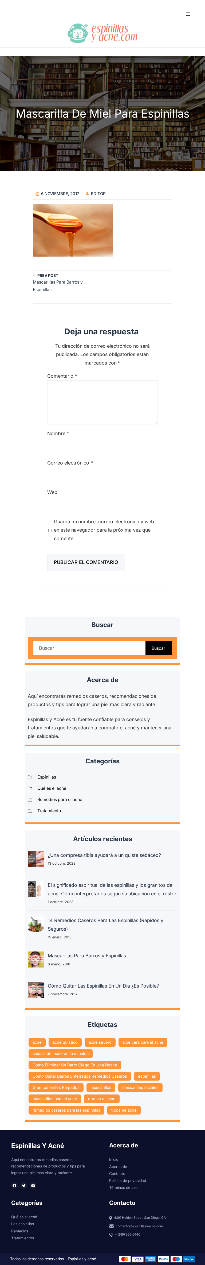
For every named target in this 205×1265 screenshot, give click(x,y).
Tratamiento (49, 810)
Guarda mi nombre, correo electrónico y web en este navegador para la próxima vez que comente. (104, 530)
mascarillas (100, 1087)
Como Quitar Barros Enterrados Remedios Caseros (80, 1076)
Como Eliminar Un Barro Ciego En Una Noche (75, 1064)
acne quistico (65, 1042)
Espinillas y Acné (37, 1146)
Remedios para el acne (59, 799)
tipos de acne (124, 1110)
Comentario (62, 376)
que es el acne (102, 1098)
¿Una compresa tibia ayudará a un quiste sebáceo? (104, 855)
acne (37, 1042)
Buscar (158, 648)
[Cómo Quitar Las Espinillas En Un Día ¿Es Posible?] (36, 991)
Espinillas (46, 777)
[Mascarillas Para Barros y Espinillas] (36, 960)
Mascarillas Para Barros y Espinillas (87, 955)
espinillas (147, 1076)
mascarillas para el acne (55, 1098)
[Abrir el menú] (188, 14)
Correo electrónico (70, 463)
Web (52, 492)
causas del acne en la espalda (61, 1053)
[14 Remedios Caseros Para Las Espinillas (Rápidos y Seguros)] (36, 925)
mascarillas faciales (140, 1087)
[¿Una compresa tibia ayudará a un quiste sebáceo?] (36, 860)
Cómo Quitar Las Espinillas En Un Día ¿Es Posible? (103, 986)
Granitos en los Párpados (56, 1087)
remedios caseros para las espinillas (66, 1110)
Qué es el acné (51, 788)
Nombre (58, 433)
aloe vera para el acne (143, 1042)
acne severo (100, 1042)
